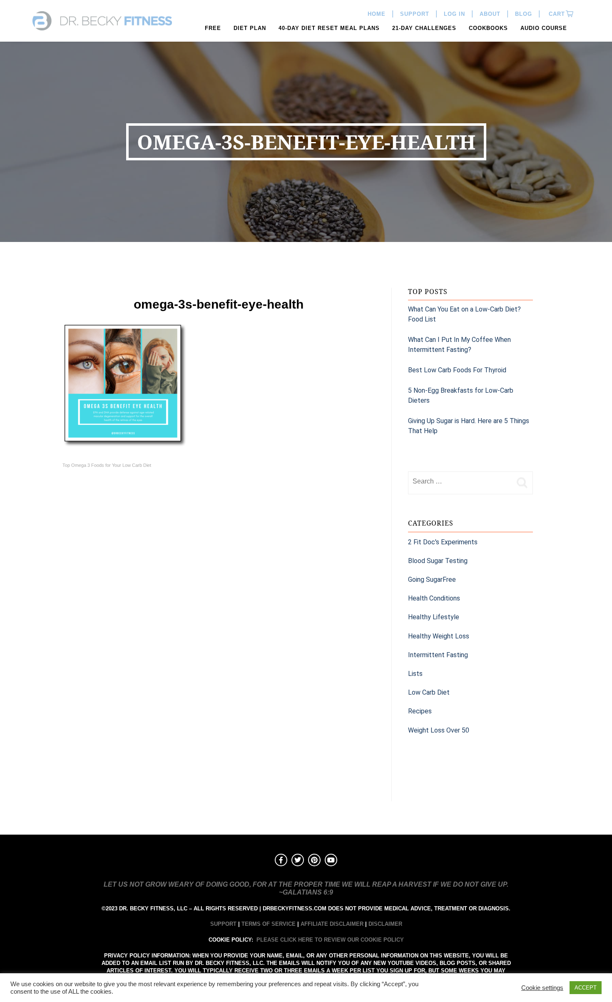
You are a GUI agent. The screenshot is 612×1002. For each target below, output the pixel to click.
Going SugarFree (432, 579)
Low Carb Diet (429, 692)
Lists (415, 674)
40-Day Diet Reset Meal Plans (329, 28)
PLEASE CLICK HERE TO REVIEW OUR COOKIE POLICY (330, 940)
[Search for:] (460, 481)
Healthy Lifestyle (433, 617)
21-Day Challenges (424, 28)
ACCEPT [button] (586, 988)
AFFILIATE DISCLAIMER (332, 924)
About (490, 14)
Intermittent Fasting (438, 655)
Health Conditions (434, 598)
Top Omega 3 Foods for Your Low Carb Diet (106, 465)
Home (377, 14)
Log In (454, 14)
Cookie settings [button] (542, 988)
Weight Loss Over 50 (438, 730)
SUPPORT (223, 924)
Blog (523, 14)
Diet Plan (250, 28)
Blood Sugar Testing (438, 561)
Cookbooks (488, 28)
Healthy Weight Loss (438, 636)
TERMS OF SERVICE (268, 924)
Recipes (420, 711)
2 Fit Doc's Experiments (443, 542)
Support (414, 14)
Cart (556, 14)
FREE (213, 28)
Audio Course (543, 28)
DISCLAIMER (385, 924)
